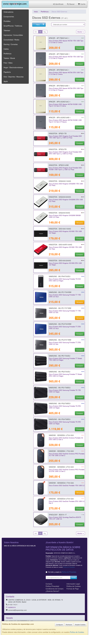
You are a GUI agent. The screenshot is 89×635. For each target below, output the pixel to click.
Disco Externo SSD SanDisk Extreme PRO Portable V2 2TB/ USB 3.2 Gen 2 (66, 470)
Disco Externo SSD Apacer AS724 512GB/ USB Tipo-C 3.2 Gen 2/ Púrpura (65, 121)
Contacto (49, 584)
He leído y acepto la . (62, 572)
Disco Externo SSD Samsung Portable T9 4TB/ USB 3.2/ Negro (65, 423)
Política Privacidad (52, 586)
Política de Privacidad (69, 567)
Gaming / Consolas (11, 44)
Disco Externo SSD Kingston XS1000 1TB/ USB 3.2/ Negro (65, 232)
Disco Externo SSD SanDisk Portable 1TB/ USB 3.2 (66, 485)
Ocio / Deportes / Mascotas (14, 77)
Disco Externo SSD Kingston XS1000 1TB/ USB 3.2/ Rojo (65, 248)
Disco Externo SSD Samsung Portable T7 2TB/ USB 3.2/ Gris (65, 343)
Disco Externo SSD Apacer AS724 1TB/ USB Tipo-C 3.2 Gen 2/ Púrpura (66, 57)
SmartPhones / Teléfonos (13, 26)
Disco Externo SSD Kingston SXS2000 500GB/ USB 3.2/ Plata (65, 216)
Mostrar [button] (80, 32)
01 (40, 32)
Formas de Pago (73, 588)
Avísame (79, 223)
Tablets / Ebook (9, 58)
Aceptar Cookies (80, 625)
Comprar (79, 48)
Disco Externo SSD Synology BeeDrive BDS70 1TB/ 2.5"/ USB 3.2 (65, 518)
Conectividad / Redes (11, 40)
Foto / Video (8, 63)
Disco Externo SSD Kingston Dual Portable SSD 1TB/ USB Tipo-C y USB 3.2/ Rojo (65, 137)
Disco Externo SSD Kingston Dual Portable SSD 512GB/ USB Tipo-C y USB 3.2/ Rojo (65, 169)
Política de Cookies (77, 632)
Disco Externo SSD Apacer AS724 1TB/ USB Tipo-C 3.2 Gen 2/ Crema (66, 41)
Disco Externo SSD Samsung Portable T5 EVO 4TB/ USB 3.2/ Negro (65, 280)
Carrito (82, 4)
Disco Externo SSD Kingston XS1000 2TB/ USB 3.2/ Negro (65, 264)
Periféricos (7, 53)
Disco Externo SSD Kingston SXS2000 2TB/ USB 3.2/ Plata (66, 200)
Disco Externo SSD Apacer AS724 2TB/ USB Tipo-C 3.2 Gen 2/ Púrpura (66, 89)
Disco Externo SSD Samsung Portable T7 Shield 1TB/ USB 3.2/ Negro (65, 359)
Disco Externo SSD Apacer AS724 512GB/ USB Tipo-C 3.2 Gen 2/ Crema (65, 105)
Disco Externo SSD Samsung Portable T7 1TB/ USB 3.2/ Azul (65, 296)
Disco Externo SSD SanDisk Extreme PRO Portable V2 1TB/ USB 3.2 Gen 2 (66, 454)
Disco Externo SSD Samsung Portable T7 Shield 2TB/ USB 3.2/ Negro (65, 375)
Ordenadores (8, 12)
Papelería (7, 72)
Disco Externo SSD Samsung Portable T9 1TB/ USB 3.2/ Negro (65, 391)
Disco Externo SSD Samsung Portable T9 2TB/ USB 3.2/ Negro (65, 407)
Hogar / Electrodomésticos (13, 67)
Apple (6, 81)
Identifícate (59, 4)
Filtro (38, 24)
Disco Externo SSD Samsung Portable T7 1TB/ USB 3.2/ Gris (65, 312)
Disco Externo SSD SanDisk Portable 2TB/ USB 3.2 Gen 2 (66, 502)
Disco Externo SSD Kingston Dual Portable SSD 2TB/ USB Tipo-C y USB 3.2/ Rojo (65, 153)
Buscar (72, 4)
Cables (6, 49)
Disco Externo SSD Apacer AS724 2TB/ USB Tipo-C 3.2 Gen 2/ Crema (66, 73)
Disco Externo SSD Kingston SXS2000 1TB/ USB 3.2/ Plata (66, 184)
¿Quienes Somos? (52, 591)
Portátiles (7, 21)
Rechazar (69, 625)
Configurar (59, 625)
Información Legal (73, 584)
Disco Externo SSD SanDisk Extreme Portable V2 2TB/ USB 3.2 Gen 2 (66, 439)
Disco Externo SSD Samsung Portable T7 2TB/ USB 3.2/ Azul (65, 327)
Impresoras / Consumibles (13, 35)
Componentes (9, 16)
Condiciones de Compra (54, 588)
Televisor (7, 30)
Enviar (74, 577)
